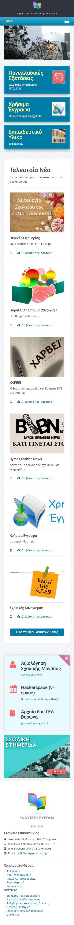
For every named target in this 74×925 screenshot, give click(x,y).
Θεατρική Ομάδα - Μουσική (23, 899)
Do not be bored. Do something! (39, 699)
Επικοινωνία (51, 13)
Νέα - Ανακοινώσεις (34, 13)
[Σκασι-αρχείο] (37, 756)
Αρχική (20, 13)
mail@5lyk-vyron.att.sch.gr (32, 853)
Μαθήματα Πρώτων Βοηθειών (25, 910)
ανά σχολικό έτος (32, 675)
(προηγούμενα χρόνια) (34, 723)
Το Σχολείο (13, 871)
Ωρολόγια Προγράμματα (21, 878)
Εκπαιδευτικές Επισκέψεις (23, 895)
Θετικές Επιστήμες (18, 907)
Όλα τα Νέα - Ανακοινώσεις (37, 632)
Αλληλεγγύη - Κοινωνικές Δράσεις (28, 903)
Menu (9, 21)
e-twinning (13, 914)
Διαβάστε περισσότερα (36, 253)
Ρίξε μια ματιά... (16, 882)
